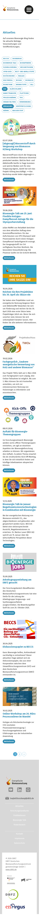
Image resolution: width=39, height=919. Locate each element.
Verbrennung (25, 102)
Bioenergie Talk (9, 63)
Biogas (19, 80)
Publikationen (19, 815)
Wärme (6, 111)
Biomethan (7, 85)
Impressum (19, 838)
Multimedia (7, 80)
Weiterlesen (9, 180)
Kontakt (19, 834)
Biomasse (29, 80)
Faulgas (21, 76)
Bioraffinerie (25, 63)
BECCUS (6, 59)
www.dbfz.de (11, 869)
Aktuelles (19, 806)
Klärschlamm (15, 89)
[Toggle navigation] (29, 10)
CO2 (4, 89)
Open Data (7, 72)
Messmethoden (26, 67)
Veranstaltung (9, 102)
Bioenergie (17, 59)
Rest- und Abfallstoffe (24, 72)
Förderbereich (19, 825)
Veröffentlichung (23, 106)
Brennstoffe (21, 85)
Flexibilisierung (10, 67)
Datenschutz (19, 843)
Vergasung (7, 106)
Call (32, 85)
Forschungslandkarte (19, 811)
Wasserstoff (17, 111)
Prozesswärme (9, 98)
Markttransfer (9, 93)
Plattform (24, 93)
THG (21, 98)
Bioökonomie (9, 76)
